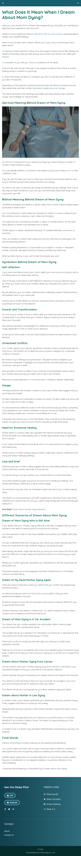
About (6, 831)
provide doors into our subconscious (47, 34)
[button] (78, 3)
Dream (50, 804)
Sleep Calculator (54, 799)
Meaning (56, 804)
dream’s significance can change (50, 88)
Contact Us (9, 835)
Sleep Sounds (52, 794)
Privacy (40, 849)
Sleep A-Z (51, 809)
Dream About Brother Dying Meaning (28, 509)
